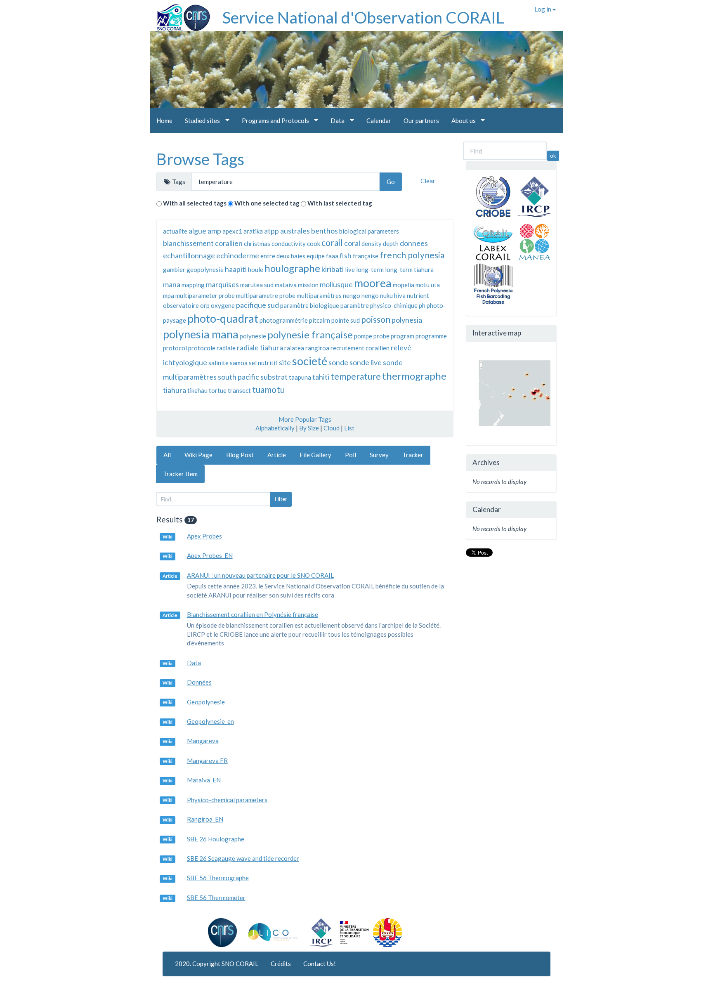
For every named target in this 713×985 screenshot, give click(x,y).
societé (309, 361)
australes (295, 230)
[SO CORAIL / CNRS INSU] (180, 14)
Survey (379, 454)
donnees (414, 243)
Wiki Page (198, 454)
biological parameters (369, 231)
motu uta (428, 284)
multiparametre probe (265, 295)
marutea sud (257, 284)
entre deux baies (282, 256)
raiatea (294, 348)
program (402, 336)
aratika (253, 231)
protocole (201, 348)
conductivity (289, 243)
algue (197, 230)
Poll (350, 454)
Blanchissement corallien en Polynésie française (252, 614)
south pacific (238, 376)
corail (332, 242)
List (349, 428)
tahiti (320, 376)
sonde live (365, 362)
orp (205, 305)
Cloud (331, 428)
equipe (316, 256)
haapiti (236, 269)
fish (346, 255)
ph (422, 305)
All (167, 454)
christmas (257, 243)
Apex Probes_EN (210, 555)
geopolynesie (205, 269)
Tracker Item (180, 473)
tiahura (174, 389)
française (365, 256)
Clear (427, 180)
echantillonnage (189, 255)
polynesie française (310, 334)
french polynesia (412, 255)
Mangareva (203, 740)
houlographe (292, 268)
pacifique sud (257, 304)
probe (381, 336)
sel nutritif (263, 362)
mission (308, 284)
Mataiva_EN (204, 780)
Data (194, 662)
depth (391, 243)
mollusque (336, 284)
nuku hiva (393, 295)
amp (214, 230)
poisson (375, 319)
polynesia (407, 319)
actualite (175, 231)
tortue (218, 390)
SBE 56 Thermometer (216, 897)
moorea (373, 283)
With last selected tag (339, 203)
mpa (168, 295)
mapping (193, 284)
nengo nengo (361, 295)
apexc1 (232, 231)
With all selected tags (195, 203)
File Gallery (315, 454)
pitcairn (319, 320)
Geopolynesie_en (210, 721)
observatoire (181, 305)
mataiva (286, 284)
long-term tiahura (409, 269)
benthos (324, 230)
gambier (174, 269)
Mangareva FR (207, 760)
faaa (332, 256)
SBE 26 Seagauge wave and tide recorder (243, 858)
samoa (239, 362)
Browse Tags (200, 158)
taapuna (300, 377)
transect (239, 390)
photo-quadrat (222, 318)
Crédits (281, 963)
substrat (274, 376)
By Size (309, 428)
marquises (222, 284)
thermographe (414, 376)
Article (276, 454)
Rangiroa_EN (205, 819)
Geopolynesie (206, 702)
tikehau (197, 390)
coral (352, 243)
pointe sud (345, 320)
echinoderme (237, 255)
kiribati (332, 269)
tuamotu (268, 389)
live (350, 269)
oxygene (223, 305)
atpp (271, 230)
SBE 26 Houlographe (215, 839)
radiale (226, 348)
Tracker (412, 454)
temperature (356, 376)
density (371, 243)
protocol (175, 348)
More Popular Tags (305, 419)
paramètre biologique (309, 305)
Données (199, 682)
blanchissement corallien (203, 243)
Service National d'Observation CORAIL (363, 17)
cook (313, 243)
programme (431, 336)
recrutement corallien (360, 348)
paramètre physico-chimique (379, 305)
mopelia (403, 284)
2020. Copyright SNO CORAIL (216, 963)
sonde (338, 362)
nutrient (418, 295)
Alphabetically (275, 428)
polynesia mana (200, 334)
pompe (363, 336)
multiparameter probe (205, 295)
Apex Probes (204, 536)
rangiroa (317, 348)
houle (255, 269)
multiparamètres (319, 295)
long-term (370, 269)
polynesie (253, 336)
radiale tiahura (260, 347)
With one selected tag (267, 203)
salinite (218, 362)
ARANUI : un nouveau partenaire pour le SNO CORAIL (260, 575)
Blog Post (240, 454)
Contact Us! (319, 963)
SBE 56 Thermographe (218, 877)
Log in (543, 9)
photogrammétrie (284, 320)
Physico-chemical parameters (227, 799)
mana (171, 284)
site (285, 362)
